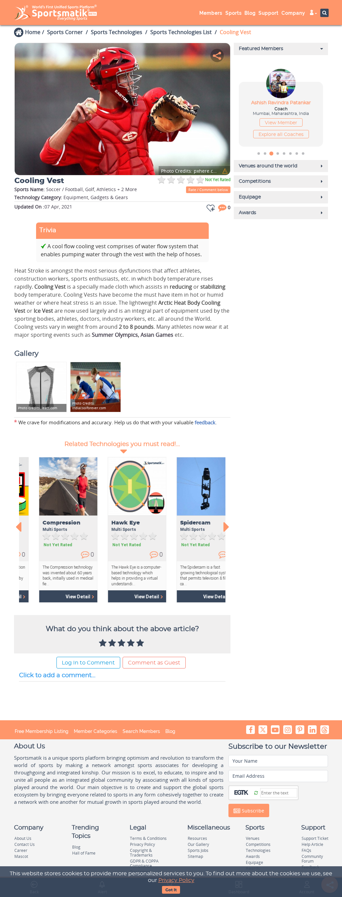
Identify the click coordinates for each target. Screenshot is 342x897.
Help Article (312, 844)
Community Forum (312, 859)
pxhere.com (189, 171)
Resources (197, 838)
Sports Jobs (198, 850)
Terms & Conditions (148, 838)
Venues (253, 838)
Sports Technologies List (181, 32)
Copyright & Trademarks (141, 853)
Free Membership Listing (41, 731)
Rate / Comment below (208, 189)
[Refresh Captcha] (256, 792)
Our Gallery (198, 844)
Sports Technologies (116, 32)
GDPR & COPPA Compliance (144, 863)
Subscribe (252, 810)
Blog (170, 731)
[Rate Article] (141, 643)
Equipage (254, 862)
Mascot (21, 856)
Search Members (141, 731)
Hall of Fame (84, 853)
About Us (22, 838)
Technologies (258, 850)
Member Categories (95, 731)
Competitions (258, 844)
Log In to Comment (88, 662)
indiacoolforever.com (89, 405)
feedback (205, 422)
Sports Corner (65, 32)
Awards (253, 856)
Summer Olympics (115, 334)
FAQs (306, 850)
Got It (171, 890)
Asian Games (157, 334)
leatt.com (37, 408)
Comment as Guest (154, 662)
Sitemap (195, 856)
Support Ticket (315, 838)
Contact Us (24, 844)
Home (32, 32)
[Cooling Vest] (122, 109)
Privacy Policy (176, 880)
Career (20, 850)
